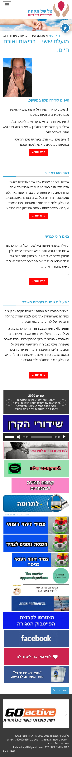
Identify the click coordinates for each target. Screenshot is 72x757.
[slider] (10, 436)
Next (66, 714)
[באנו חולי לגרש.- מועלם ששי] (38, 283)
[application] (36, 437)
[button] (8, 402)
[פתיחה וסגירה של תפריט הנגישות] (65, 27)
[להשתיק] (19, 437)
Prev (6, 714)
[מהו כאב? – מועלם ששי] (38, 217)
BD (4, 750)
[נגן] (64, 437)
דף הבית (54, 35)
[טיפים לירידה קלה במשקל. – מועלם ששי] (38, 154)
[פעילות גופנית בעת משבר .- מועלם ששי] (38, 376)
